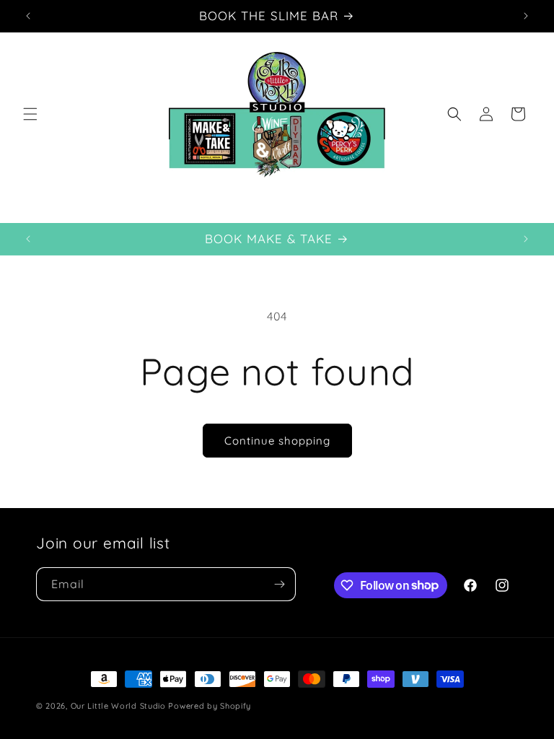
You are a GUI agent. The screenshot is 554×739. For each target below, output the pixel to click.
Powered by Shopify (209, 706)
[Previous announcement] (28, 16)
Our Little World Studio (118, 706)
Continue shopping (277, 440)
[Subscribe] (279, 584)
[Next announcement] (526, 16)
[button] (30, 114)
